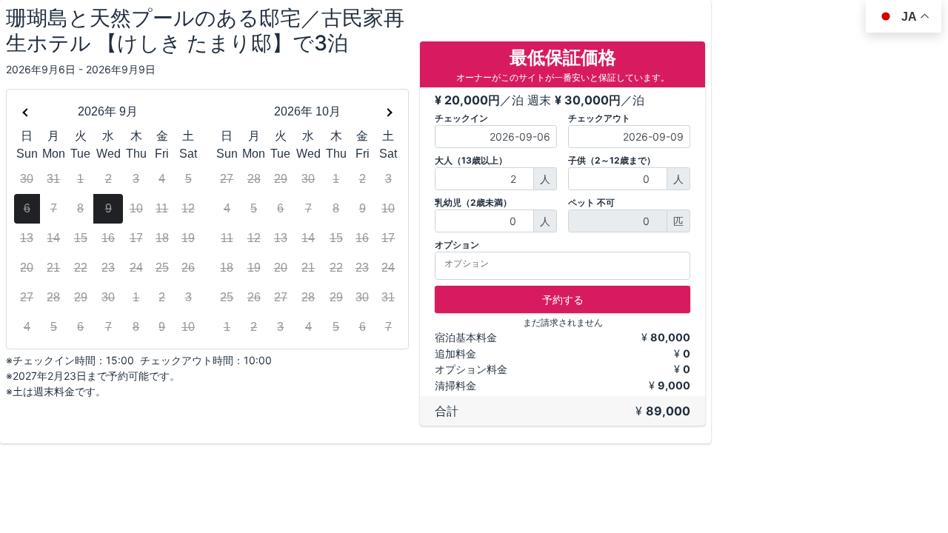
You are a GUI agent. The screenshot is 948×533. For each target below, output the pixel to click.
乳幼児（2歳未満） (473, 202)
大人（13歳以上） (471, 160)
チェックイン (461, 118)
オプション (457, 244)
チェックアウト (599, 118)
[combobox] (562, 266)
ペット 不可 (591, 202)
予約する (563, 299)
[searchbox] (567, 263)
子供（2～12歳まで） (611, 160)
